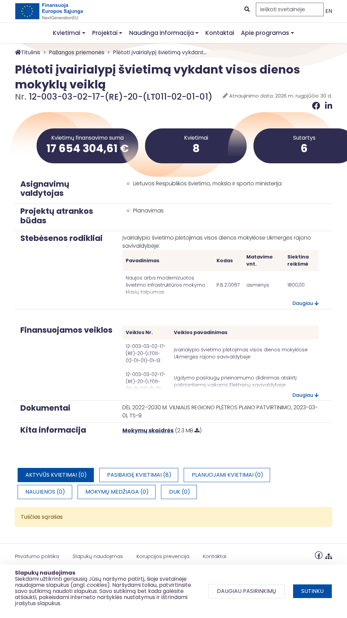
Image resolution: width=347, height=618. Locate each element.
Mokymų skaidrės (148, 430)
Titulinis (30, 52)
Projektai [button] (105, 33)
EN (328, 11)
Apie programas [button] (265, 33)
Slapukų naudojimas (98, 556)
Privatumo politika (37, 556)
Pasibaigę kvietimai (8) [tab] (139, 475)
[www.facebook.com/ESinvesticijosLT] (319, 555)
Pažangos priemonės (76, 52)
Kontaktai (219, 33)
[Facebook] (317, 105)
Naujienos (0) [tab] (45, 492)
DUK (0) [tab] (179, 492)
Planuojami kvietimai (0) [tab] (227, 475)
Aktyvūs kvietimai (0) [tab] (56, 475)
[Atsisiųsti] (197, 430)
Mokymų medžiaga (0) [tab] (117, 492)
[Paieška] (246, 9)
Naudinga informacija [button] (161, 33)
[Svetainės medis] (328, 555)
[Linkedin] (328, 105)
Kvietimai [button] (66, 33)
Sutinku (312, 591)
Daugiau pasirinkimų (246, 591)
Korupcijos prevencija (163, 556)
